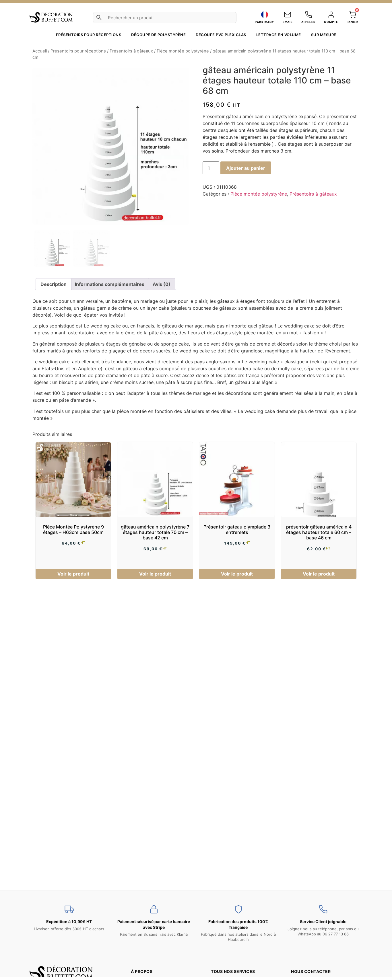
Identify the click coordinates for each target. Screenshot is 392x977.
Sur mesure (323, 34)
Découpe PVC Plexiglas (221, 34)
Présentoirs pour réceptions (88, 34)
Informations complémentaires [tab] (109, 284)
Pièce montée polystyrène (183, 51)
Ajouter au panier (245, 168)
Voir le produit (73, 574)
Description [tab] (53, 284)
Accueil (39, 51)
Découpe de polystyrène (158, 34)
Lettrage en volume (278, 34)
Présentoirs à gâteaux (131, 51)
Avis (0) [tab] (161, 284)
